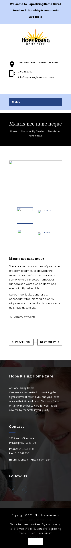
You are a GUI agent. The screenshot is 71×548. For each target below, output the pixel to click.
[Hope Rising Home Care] (35, 37)
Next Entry (48, 342)
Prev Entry (23, 342)
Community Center (32, 131)
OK (35, 541)
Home (13, 131)
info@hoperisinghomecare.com (36, 77)
